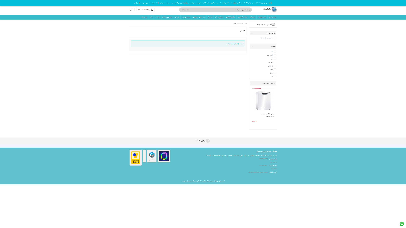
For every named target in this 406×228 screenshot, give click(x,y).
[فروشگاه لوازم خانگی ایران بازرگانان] (269, 10)
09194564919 (274, 169)
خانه (246, 23)
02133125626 (273, 162)
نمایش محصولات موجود (264, 25)
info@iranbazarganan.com (258, 172)
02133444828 (263, 158)
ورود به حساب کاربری (144, 10)
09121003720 (263, 165)
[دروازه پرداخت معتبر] (136, 158)
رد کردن (136, 3)
